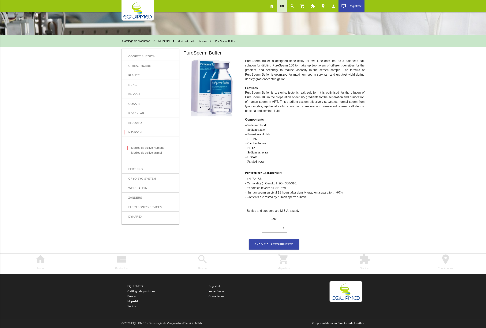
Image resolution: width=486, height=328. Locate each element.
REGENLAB (136, 113)
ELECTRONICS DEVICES (145, 207)
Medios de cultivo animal (146, 152)
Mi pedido (284, 262)
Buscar (202, 262)
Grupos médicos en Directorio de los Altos (338, 323)
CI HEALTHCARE (139, 65)
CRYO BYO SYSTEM (142, 178)
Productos (121, 262)
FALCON (134, 94)
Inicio (40, 262)
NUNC (132, 84)
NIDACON (164, 41)
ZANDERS (135, 197)
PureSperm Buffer (225, 41)
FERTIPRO (135, 169)
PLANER (134, 75)
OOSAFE (134, 103)
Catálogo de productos (136, 41)
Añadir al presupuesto (273, 244)
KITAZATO (135, 122)
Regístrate (351, 6)
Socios (364, 262)
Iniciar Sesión (216, 291)
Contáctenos (445, 262)
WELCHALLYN (137, 188)
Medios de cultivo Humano (192, 41)
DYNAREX (135, 216)
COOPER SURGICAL (142, 56)
